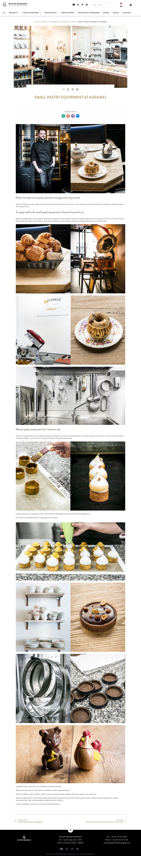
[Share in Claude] (68, 116)
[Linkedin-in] (86, 4)
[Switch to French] (121, 3)
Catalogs (126, 12)
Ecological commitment (89, 12)
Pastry (74, 22)
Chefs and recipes (31, 12)
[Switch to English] (121, 6)
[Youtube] (73, 4)
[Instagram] (78, 4)
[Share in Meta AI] (77, 116)
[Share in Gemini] (73, 116)
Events (106, 12)
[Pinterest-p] (82, 4)
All (4, 12)
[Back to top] (70, 830)
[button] (131, 5)
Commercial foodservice (60, 22)
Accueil (37, 22)
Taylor (116, 12)
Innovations (50, 12)
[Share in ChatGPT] (63, 116)
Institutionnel (67, 12)
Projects (13, 12)
